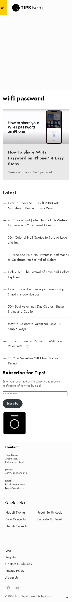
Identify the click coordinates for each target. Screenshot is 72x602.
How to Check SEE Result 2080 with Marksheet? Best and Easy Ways (33, 205)
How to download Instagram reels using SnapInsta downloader (36, 292)
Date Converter (16, 519)
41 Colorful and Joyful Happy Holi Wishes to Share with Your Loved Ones (37, 223)
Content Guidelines (18, 563)
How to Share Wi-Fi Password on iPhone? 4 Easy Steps (36, 158)
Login (9, 550)
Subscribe (12, 404)
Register (11, 557)
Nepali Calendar (16, 526)
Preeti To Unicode (49, 512)
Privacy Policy (14, 570)
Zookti (48, 596)
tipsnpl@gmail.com (14, 488)
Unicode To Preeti (49, 519)
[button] (66, 597)
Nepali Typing (15, 512)
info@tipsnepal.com (15, 484)
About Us (11, 577)
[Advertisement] (36, 53)
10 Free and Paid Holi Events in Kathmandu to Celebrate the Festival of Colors (38, 257)
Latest (9, 192)
